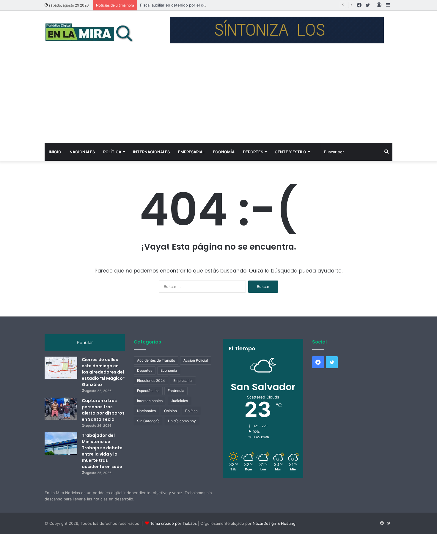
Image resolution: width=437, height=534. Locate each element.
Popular (85, 342)
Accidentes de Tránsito (156, 360)
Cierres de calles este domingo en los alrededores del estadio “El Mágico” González (103, 372)
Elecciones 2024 (151, 380)
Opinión (170, 411)
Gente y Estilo (290, 151)
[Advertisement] (218, 98)
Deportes (253, 151)
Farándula (176, 390)
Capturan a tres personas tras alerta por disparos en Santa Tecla (103, 410)
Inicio (55, 151)
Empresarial (191, 151)
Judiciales (179, 400)
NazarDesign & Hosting (274, 523)
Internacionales (151, 151)
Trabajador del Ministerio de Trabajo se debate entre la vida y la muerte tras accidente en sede (102, 451)
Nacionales (82, 151)
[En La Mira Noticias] (89, 32)
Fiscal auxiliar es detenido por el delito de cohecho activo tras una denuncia (210, 5)
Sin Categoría (148, 421)
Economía (224, 151)
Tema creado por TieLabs (173, 523)
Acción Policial (195, 360)
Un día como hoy (182, 421)
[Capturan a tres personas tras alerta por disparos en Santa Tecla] (61, 409)
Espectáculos (148, 390)
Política (112, 151)
